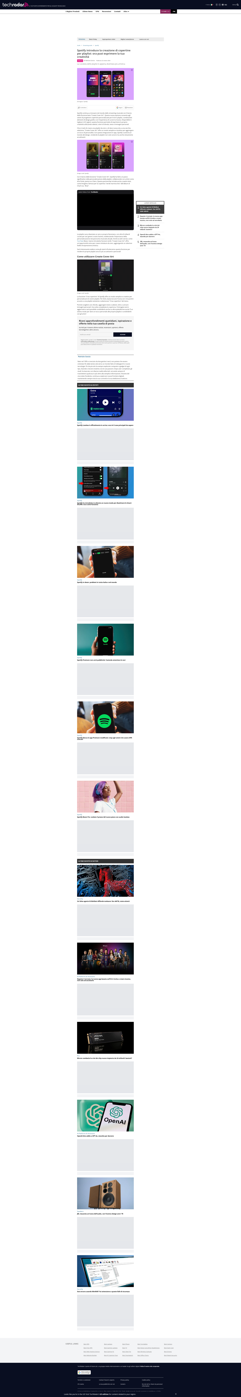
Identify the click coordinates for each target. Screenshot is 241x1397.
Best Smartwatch (127, 1355)
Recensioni (106, 11)
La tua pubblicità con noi (107, 1384)
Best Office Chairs (143, 1355)
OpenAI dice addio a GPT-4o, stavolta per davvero (150, 235)
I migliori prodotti (72, 11)
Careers (122, 1384)
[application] (105, 210)
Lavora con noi (144, 39)
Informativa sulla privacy (88, 341)
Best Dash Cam (169, 1348)
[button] (235, 5)
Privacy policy (124, 1380)
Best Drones (168, 1352)
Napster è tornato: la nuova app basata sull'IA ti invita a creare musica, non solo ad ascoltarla (151, 218)
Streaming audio (87, 45)
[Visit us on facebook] (217, 5)
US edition (104, 1394)
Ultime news (87, 11)
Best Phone (125, 1344)
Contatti (117, 11)
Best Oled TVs (126, 1352)
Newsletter (130, 107)
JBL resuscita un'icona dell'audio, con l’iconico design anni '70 (151, 243)
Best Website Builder (90, 1355)
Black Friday (93, 39)
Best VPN (86, 1344)
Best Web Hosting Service (92, 1352)
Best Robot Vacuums (170, 1355)
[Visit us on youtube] (223, 5)
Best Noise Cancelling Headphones (149, 1348)
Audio (78, 45)
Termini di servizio (102, 340)
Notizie (80, 61)
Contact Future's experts (106, 1380)
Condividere (83, 107)
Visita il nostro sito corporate (149, 1366)
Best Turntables (143, 1344)
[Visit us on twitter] (220, 5)
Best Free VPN (88, 1348)
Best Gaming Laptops (110, 1348)
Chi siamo (81, 1384)
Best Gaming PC (109, 1352)
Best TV (124, 1348)
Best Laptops (108, 1344)
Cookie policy (146, 1380)
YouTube (80, 241)
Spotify (97, 45)
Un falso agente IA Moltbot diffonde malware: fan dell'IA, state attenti (150, 209)
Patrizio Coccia (90, 60)
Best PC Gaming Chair (111, 1355)
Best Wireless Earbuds (145, 1352)
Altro (126, 11)
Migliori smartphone (127, 39)
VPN (97, 11)
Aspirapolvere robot (108, 39)
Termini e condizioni (84, 1380)
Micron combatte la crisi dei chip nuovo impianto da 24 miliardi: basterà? (149, 227)
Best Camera (168, 1344)
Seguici (120, 107)
